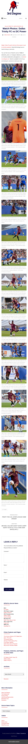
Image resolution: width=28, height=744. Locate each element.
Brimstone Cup (5, 698)
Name (5, 565)
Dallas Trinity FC (9, 26)
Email (5, 572)
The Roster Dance (8, 639)
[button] (3, 42)
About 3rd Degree (5, 692)
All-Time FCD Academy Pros (10, 640)
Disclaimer (3, 700)
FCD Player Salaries (8, 642)
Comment (6, 551)
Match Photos (17, 26)
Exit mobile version (14, 741)
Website (6, 579)
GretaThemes (14, 736)
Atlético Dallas (7, 615)
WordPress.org (5, 725)
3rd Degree (14, 13)
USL (22, 26)
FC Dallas (6, 609)
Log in (2, 720)
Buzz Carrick (7, 34)
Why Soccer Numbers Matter (10, 645)
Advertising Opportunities (7, 697)
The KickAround (5, 694)
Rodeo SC (6, 623)
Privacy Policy (4, 695)
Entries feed (4, 722)
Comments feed (5, 723)
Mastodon (6, 679)
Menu (4, 18)
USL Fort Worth (7, 617)
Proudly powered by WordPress (9, 733)
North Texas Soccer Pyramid (10, 643)
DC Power (4, 509)
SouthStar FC (7, 626)
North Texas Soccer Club (10, 620)
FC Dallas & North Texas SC (10, 657)
